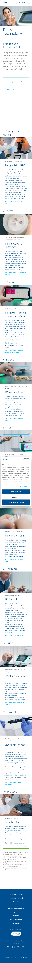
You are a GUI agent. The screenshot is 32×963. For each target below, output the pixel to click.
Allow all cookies (16, 491)
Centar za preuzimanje (16, 898)
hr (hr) (22, 3)
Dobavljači (16, 902)
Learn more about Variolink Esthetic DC (13, 783)
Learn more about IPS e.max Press (14, 419)
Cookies (16, 915)
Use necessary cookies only (16, 502)
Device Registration (16, 894)
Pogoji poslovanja (16, 919)
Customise (15, 497)
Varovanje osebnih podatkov (16, 908)
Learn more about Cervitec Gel (15, 846)
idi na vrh (24, 957)
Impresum (16, 912)
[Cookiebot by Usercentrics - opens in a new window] (23, 459)
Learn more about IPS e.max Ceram (14, 560)
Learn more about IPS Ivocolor (14, 635)
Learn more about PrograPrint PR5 (14, 202)
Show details (23, 486)
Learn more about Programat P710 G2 (14, 703)
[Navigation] (29, 3)
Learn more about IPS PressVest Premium (15, 274)
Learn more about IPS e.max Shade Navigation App (14, 351)
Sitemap (16, 923)
